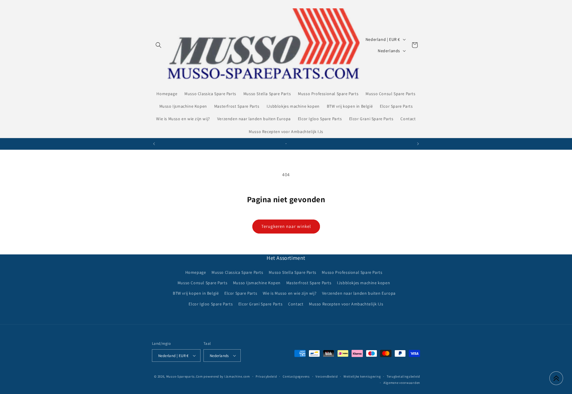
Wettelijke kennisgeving (362, 376)
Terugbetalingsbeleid (403, 376)
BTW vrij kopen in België (196, 293)
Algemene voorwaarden (401, 383)
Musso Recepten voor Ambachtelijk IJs (346, 304)
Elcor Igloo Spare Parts (211, 304)
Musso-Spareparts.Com (184, 376)
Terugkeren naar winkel (286, 226)
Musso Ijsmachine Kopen (257, 282)
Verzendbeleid (326, 376)
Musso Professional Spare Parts (352, 272)
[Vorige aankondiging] (154, 143)
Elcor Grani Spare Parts (260, 304)
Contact (295, 304)
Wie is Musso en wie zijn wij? (289, 293)
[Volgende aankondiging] (418, 143)
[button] (158, 45)
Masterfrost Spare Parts (309, 282)
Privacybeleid (266, 376)
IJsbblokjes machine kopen (363, 282)
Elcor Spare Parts (240, 293)
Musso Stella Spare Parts (292, 272)
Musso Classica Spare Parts (237, 272)
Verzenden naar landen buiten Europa (359, 293)
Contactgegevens (296, 376)
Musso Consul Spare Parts (202, 282)
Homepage (195, 272)
